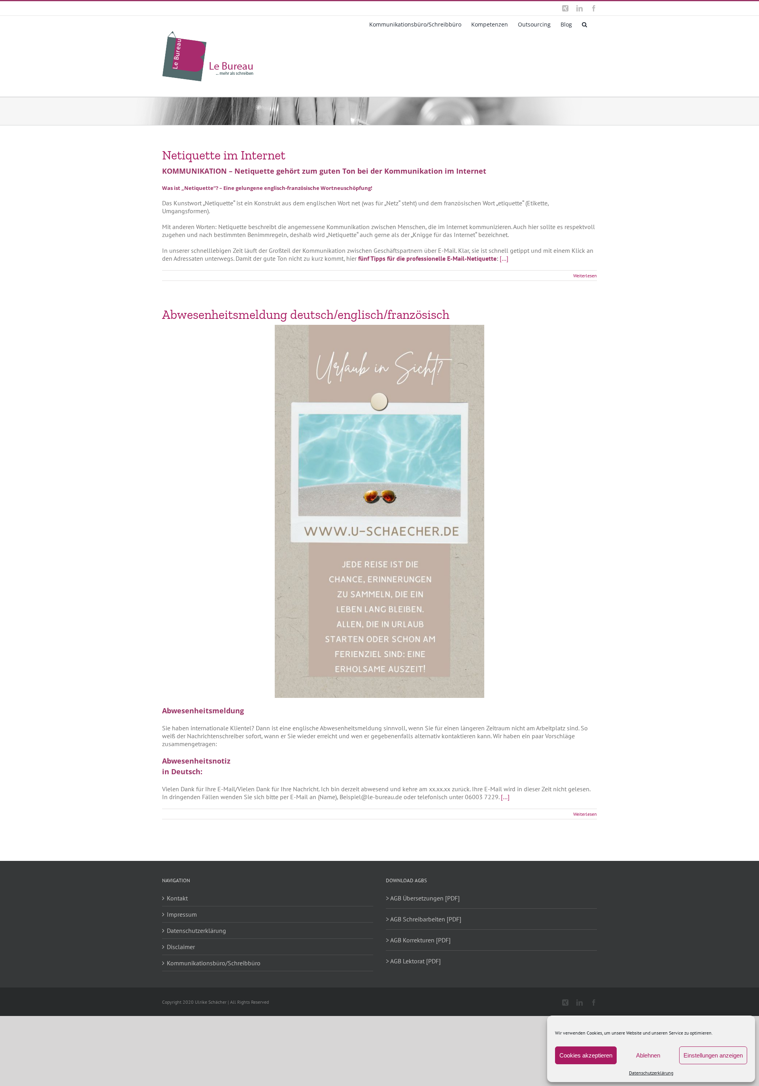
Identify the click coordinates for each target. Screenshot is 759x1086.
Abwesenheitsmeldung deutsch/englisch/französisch (305, 314)
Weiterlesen (585, 276)
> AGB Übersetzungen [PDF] (423, 898)
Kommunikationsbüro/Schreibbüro (214, 963)
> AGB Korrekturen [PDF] (418, 940)
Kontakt (177, 898)
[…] (504, 258)
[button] (584, 24)
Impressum (182, 914)
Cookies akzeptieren (585, 1055)
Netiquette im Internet (223, 155)
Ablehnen (648, 1055)
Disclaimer (181, 947)
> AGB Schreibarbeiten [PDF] (423, 919)
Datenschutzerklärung (651, 1073)
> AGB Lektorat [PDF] (413, 961)
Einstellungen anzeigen (713, 1055)
